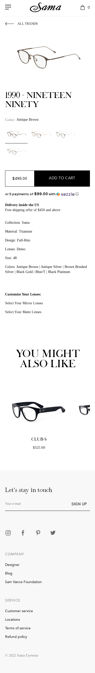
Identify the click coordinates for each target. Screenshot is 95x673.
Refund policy (16, 637)
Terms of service (18, 628)
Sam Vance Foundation (23, 582)
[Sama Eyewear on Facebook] (23, 533)
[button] (47, 194)
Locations (12, 619)
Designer (12, 565)
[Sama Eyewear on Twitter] (53, 533)
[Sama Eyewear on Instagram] (8, 533)
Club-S (39, 439)
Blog (8, 573)
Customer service (19, 611)
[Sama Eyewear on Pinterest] (38, 533)
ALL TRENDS (27, 24)
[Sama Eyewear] (45, 7)
